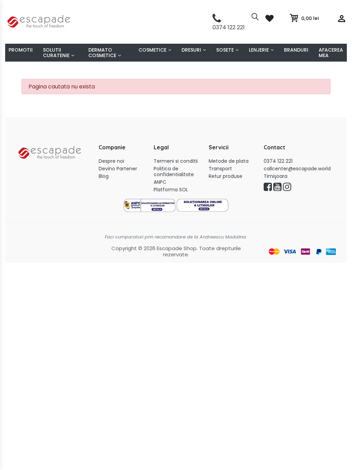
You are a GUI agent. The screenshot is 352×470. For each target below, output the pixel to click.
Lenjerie (259, 50)
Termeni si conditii (176, 161)
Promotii (21, 50)
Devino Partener (118, 169)
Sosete (225, 50)
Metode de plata (229, 161)
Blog (104, 176)
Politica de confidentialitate (174, 172)
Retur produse (225, 176)
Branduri (296, 50)
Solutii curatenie (56, 52)
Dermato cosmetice (102, 52)
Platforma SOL (171, 190)
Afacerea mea (331, 52)
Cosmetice (152, 50)
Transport (220, 169)
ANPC (160, 182)
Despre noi (111, 161)
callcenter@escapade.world (297, 169)
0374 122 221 (278, 161)
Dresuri (191, 50)
